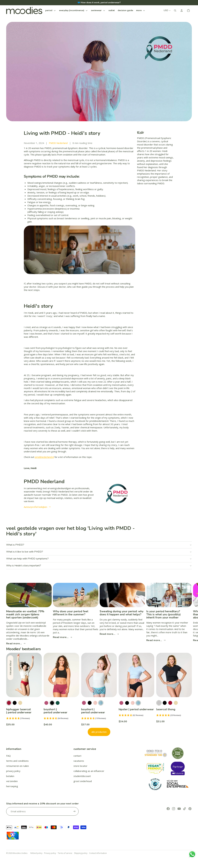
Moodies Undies (20, 853)
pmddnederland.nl (44, 457)
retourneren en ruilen (17, 765)
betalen (10, 776)
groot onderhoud (82, 781)
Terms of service (65, 853)
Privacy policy (50, 853)
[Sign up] (74, 811)
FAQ (8, 755)
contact (77, 755)
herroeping (12, 786)
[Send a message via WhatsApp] (192, 854)
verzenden (12, 781)
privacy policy (13, 770)
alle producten (99, 731)
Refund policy (36, 853)
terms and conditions (17, 760)
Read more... (14, 643)
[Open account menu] (181, 10)
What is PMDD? (15, 544)
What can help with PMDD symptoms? (27, 558)
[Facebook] (168, 809)
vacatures (78, 760)
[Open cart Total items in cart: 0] (188, 10)
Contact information (98, 853)
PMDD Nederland (58, 143)
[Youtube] (179, 809)
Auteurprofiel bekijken (35, 506)
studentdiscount (82, 776)
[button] (24, 718)
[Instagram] (173, 809)
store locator (80, 765)
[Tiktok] (184, 809)
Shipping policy (80, 853)
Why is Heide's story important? (23, 565)
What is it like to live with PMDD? (24, 551)
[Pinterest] (190, 809)
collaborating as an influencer (88, 770)
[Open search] (175, 10)
